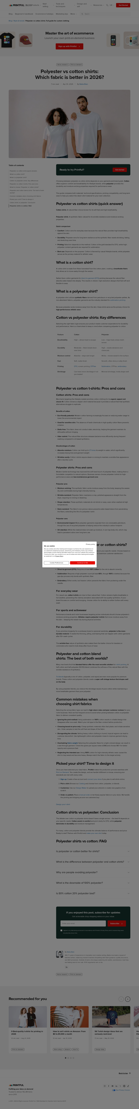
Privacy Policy (59, 556)
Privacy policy (90, 544)
